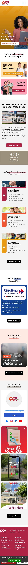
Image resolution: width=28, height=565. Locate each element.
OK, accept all (14, 560)
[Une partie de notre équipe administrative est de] (14, 467)
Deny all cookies (9, 563)
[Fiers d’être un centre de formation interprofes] (14, 496)
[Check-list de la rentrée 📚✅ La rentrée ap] (14, 439)
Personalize (22, 563)
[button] (11, 45)
